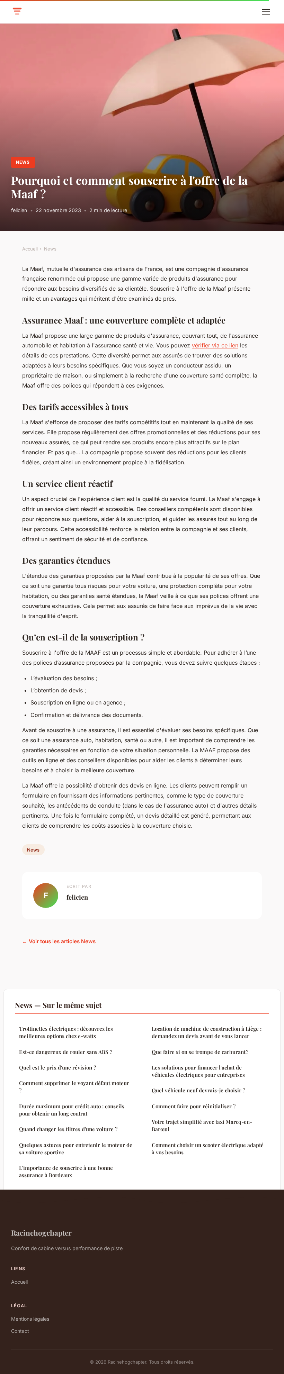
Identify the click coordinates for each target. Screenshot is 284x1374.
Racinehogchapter (41, 1232)
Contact (20, 1331)
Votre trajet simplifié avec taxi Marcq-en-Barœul (202, 1125)
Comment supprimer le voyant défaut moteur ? (74, 1087)
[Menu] (266, 11)
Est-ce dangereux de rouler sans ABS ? (65, 1051)
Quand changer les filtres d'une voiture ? (68, 1129)
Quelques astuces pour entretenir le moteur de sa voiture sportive (75, 1148)
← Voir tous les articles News (59, 941)
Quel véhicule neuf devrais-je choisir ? (198, 1090)
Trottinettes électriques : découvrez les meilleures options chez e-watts (66, 1032)
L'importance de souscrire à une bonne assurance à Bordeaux (66, 1171)
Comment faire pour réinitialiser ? (194, 1106)
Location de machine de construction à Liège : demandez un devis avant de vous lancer (206, 1032)
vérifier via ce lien (215, 345)
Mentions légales (30, 1319)
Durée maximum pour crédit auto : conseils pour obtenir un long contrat (71, 1110)
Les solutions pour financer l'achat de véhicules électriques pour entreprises (198, 1071)
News (23, 162)
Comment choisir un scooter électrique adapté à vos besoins (208, 1148)
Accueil (30, 249)
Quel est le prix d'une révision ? (57, 1067)
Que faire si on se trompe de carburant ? (200, 1051)
